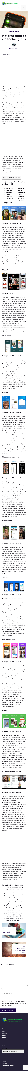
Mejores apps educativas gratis (16, 894)
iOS (20, 223)
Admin (16, 48)
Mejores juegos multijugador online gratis (19, 950)
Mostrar (18, 177)
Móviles (11, 31)
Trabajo (4, 1035)
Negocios (4, 1033)
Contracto (4, 1063)
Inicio (3, 1031)
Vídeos (17, 31)
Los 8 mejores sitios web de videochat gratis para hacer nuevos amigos (14, 890)
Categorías (4, 1048)
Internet (4, 1037)
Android (14, 223)
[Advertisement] (14, 71)
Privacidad (4, 1061)
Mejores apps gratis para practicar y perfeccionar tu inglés (14, 902)
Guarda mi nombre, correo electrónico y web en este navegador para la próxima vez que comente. (14, 1003)
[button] (18, 7)
